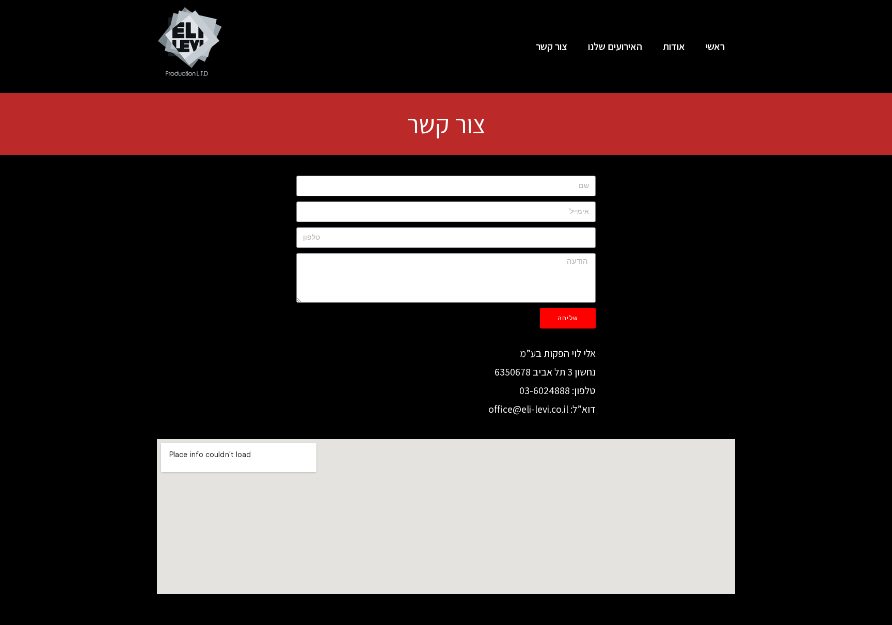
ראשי (715, 46)
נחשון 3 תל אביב (564, 372)
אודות (674, 46)
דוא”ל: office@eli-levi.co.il (542, 409)
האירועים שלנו (615, 46)
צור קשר (551, 46)
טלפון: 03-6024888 (557, 390)
